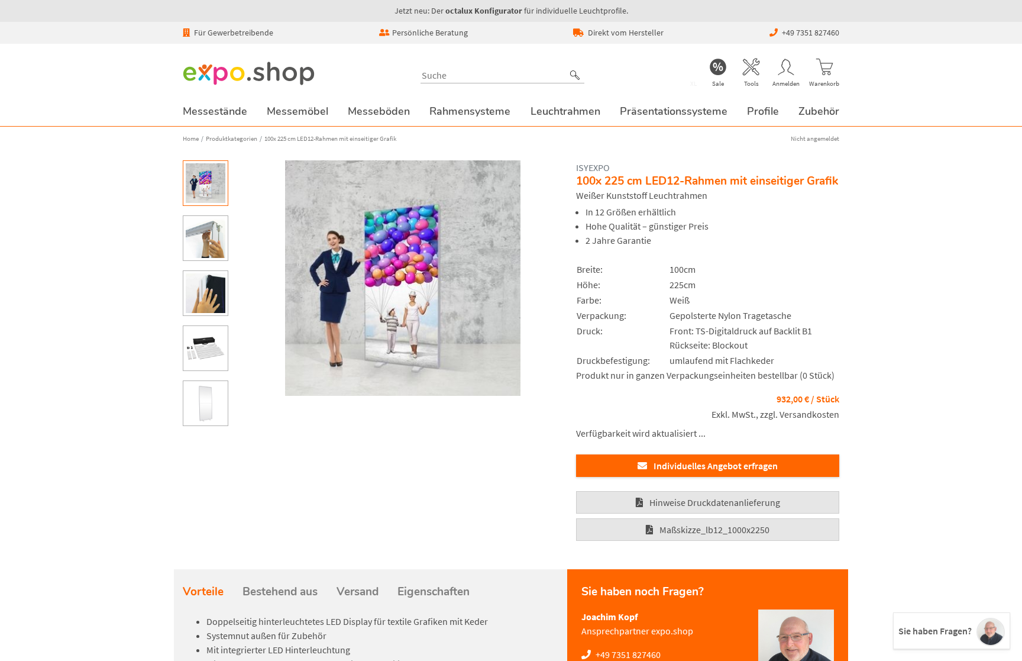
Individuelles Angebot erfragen (716, 466)
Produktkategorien (231, 138)
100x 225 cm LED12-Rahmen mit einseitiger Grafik (330, 138)
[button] (575, 75)
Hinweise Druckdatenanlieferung (714, 502)
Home (191, 138)
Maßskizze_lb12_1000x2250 (714, 530)
